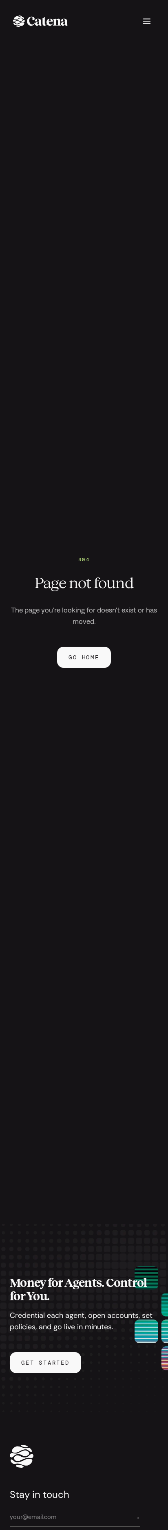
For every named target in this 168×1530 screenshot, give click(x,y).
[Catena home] (40, 21)
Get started (45, 1362)
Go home (84, 657)
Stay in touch (39, 1494)
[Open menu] (147, 21)
